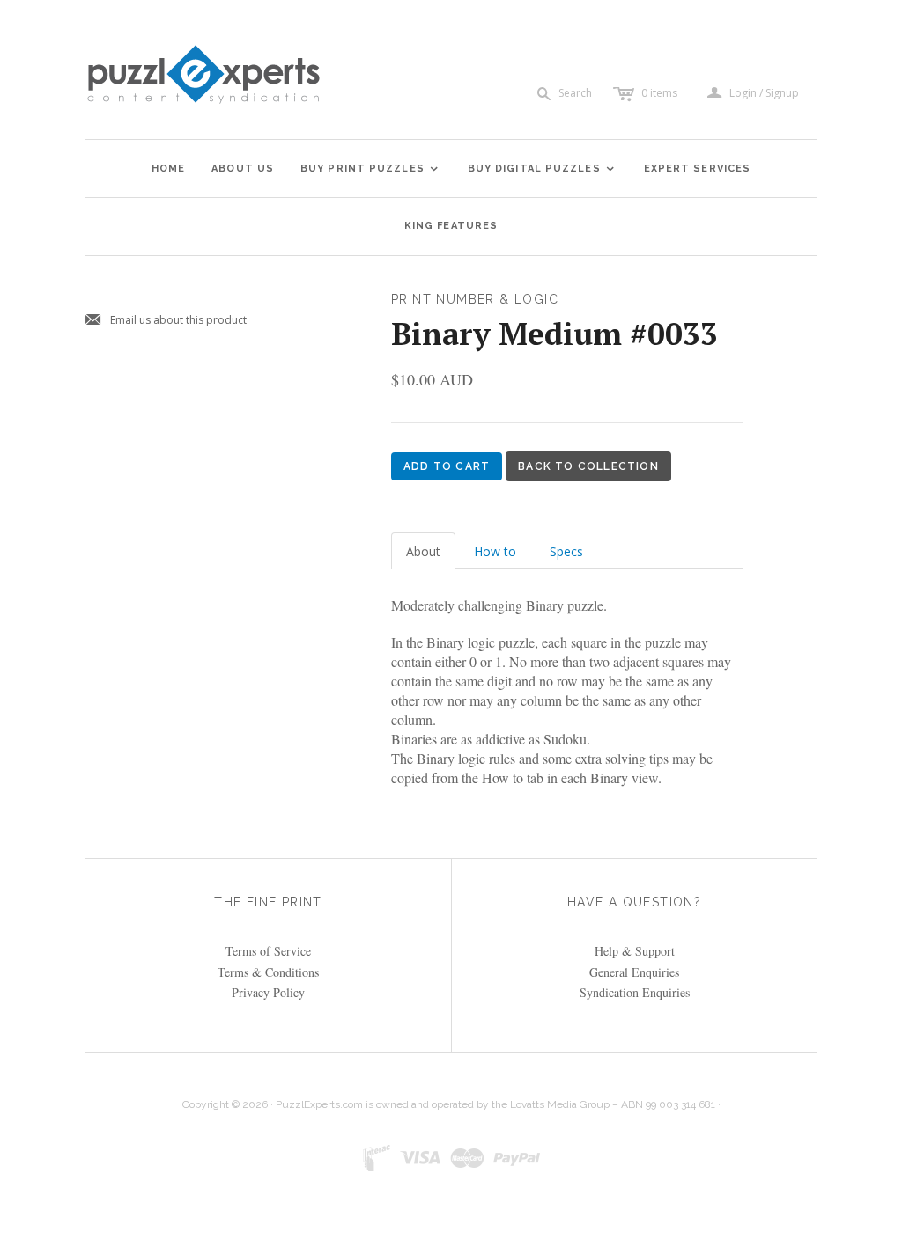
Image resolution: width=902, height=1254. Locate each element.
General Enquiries (634, 972)
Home (168, 168)
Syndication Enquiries (635, 992)
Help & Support (635, 950)
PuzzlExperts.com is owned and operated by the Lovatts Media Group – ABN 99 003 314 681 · (498, 1104)
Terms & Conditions (268, 972)
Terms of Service (268, 950)
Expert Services (697, 168)
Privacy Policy (268, 992)
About (423, 551)
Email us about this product (166, 320)
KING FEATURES (451, 225)
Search (575, 92)
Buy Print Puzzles (370, 168)
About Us (242, 168)
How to (495, 551)
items (659, 92)
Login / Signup (764, 93)
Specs (566, 551)
